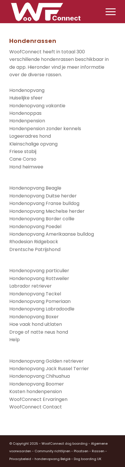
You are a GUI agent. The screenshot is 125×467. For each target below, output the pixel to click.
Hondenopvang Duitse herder (43, 195)
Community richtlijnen (52, 451)
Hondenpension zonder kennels (45, 128)
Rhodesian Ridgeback (33, 241)
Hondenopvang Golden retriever (46, 361)
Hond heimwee (26, 166)
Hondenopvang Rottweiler (39, 278)
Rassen (98, 451)
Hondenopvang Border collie (41, 218)
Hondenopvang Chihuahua (39, 376)
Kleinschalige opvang (33, 144)
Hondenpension (27, 120)
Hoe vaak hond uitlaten (35, 324)
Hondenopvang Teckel (35, 293)
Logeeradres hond (30, 136)
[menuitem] (108, 11)
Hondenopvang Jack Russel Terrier (49, 368)
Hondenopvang (26, 90)
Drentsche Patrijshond (34, 249)
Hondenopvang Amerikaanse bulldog (51, 234)
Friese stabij (22, 151)
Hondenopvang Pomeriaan (40, 301)
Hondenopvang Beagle (35, 188)
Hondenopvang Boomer (36, 384)
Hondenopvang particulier (39, 270)
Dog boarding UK (87, 459)
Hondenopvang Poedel (35, 226)
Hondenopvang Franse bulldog (44, 203)
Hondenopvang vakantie (37, 105)
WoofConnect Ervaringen (38, 399)
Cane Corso (22, 159)
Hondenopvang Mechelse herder (47, 211)
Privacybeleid (20, 459)
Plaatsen (81, 451)
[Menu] (108, 11)
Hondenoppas (25, 113)
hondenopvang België (52, 459)
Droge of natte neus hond (38, 332)
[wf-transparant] (51, 11)
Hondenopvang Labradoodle (41, 309)
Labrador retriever (30, 286)
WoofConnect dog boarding (65, 443)
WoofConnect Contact (35, 407)
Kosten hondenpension (35, 391)
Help (14, 339)
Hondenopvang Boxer (34, 316)
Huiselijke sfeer (26, 98)
